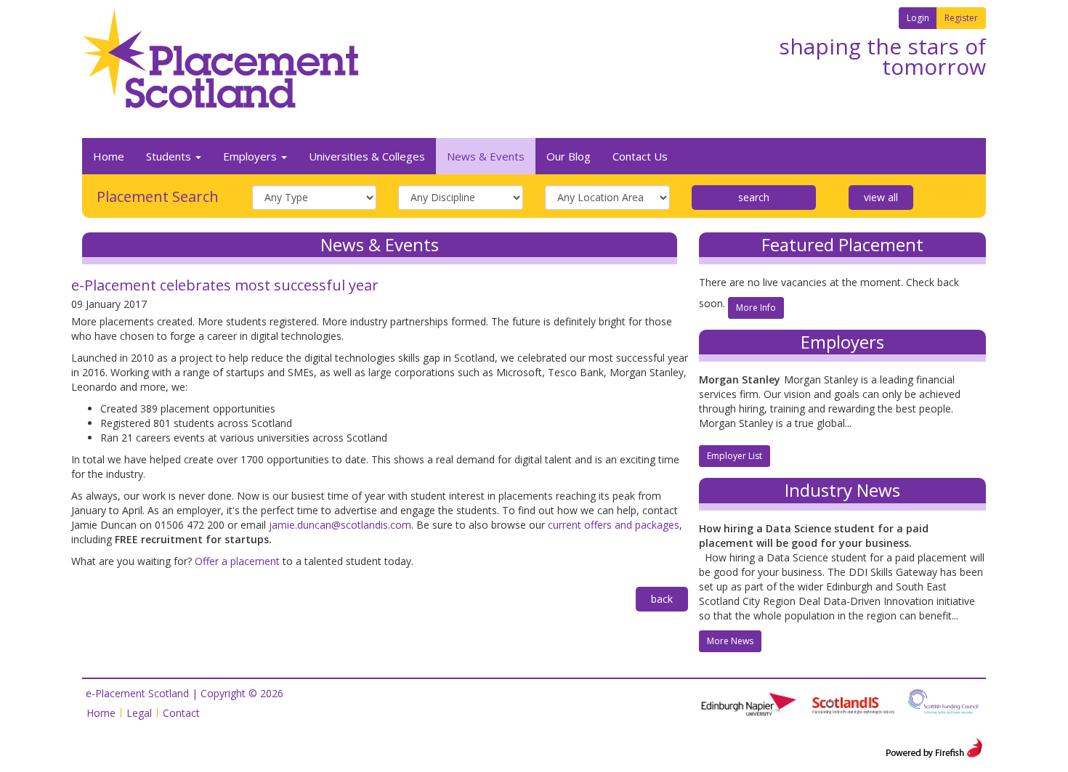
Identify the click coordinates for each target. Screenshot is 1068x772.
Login (918, 18)
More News (730, 641)
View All (881, 197)
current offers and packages (613, 525)
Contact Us (640, 156)
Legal (139, 713)
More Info (756, 307)
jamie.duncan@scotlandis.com (340, 525)
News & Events (486, 156)
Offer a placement (237, 561)
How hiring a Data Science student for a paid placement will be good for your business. (814, 535)
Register (961, 18)
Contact (181, 713)
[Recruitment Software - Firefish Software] (934, 746)
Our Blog (568, 156)
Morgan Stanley (739, 379)
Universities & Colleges (367, 156)
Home (108, 156)
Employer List (734, 456)
